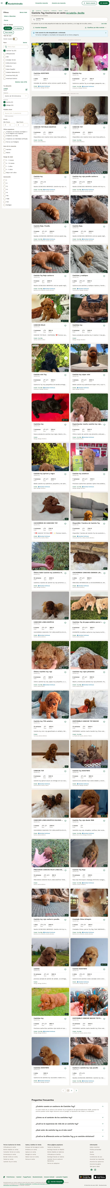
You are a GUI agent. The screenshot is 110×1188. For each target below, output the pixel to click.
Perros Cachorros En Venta (11, 1145)
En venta (8, 28)
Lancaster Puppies (62, 1177)
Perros (6, 20)
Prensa (92, 1154)
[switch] (15, 39)
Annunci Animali (49, 1177)
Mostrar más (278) (21, 82)
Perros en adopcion (53, 1163)
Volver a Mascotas (10, 16)
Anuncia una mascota (58, 3)
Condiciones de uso (96, 1157)
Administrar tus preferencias (10, 1185)
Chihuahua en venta (9, 1147)
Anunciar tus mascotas (97, 1159)
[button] (89, 57)
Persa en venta (30, 1159)
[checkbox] (4, 50)
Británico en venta (31, 1149)
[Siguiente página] (76, 1090)
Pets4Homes (11, 1177)
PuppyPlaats (27, 1177)
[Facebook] (91, 1169)
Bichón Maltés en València (55, 1152)
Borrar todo (23, 12)
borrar (25, 42)
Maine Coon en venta (32, 1157)
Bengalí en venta (30, 1154)
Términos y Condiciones (25, 1183)
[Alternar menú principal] (1, 3)
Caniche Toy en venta (10, 1161)
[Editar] (26, 89)
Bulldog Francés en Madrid (55, 1149)
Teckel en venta (8, 1159)
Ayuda (92, 1152)
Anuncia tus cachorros (97, 1161)
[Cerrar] (105, 32)
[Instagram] (95, 1169)
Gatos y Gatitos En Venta (33, 1145)
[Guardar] (65, 74)
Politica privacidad (95, 1149)
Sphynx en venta (30, 1152)
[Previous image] (73, 57)
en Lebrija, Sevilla (75, 13)
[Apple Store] (100, 1177)
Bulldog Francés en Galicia (55, 1157)
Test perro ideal (95, 1166)
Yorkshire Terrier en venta (11, 1152)
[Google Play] (85, 1177)
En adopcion (18, 28)
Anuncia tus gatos (95, 1164)
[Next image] (105, 57)
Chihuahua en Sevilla (53, 1154)
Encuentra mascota (41, 3)
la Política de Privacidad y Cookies (41, 1183)
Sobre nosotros (94, 1147)
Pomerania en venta (9, 1154)
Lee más (104, 23)
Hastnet (18, 1177)
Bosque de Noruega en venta (34, 1147)
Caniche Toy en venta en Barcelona (55, 1160)
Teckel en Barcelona (53, 1147)
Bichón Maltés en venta (10, 1149)
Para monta (8, 32)
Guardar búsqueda (41, 27)
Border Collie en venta (10, 1157)
